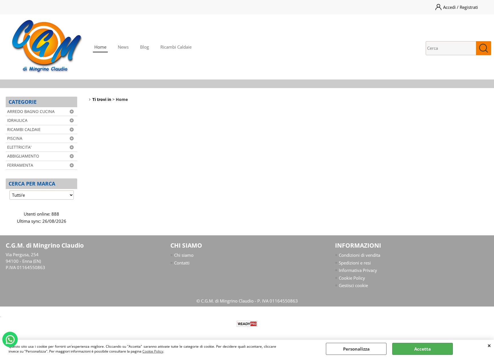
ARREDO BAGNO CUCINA (31, 111)
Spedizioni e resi (355, 263)
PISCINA (14, 138)
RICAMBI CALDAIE (24, 129)
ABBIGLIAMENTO (23, 156)
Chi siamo (184, 255)
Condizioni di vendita (359, 255)
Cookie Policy (152, 351)
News (123, 47)
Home (100, 47)
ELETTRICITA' (19, 147)
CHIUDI (489, 345)
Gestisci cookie (353, 285)
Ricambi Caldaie (176, 47)
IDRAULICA (17, 120)
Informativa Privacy (358, 270)
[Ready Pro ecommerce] (247, 324)
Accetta (422, 349)
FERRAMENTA (20, 165)
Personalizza (356, 349)
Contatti (182, 263)
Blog (144, 47)
